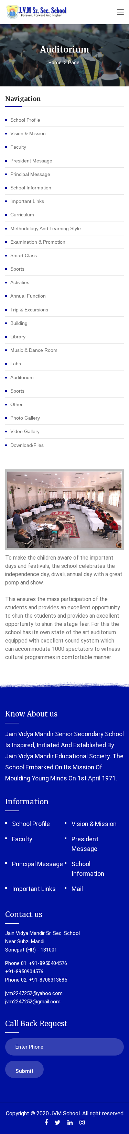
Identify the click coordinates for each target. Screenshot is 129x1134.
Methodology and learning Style (45, 228)
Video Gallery (25, 431)
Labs (15, 363)
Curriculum (22, 214)
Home (55, 62)
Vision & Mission (28, 133)
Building (19, 323)
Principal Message (30, 174)
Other (16, 404)
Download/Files (27, 445)
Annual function (28, 296)
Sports (17, 269)
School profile (25, 120)
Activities (19, 282)
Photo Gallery (25, 418)
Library (17, 336)
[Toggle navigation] (120, 12)
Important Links (27, 201)
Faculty (18, 147)
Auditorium (22, 377)
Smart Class (23, 255)
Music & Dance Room (33, 350)
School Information (30, 187)
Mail (77, 888)
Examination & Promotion (37, 242)
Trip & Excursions (29, 309)
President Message (31, 160)
